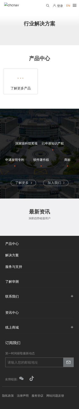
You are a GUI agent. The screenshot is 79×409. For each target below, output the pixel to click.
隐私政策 (8, 395)
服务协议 (37, 395)
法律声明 (23, 395)
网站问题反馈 (55, 395)
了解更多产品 (21, 88)
